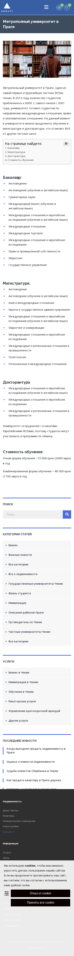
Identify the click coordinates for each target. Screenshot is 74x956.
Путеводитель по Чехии (25, 622)
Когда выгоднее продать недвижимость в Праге (36, 750)
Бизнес (13, 545)
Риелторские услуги (22, 701)
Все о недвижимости (23, 574)
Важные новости (20, 555)
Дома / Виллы (10, 810)
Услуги (7, 852)
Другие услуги (18, 720)
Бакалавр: (14, 148)
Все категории (18, 564)
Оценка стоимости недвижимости (31, 761)
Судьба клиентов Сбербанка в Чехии (32, 771)
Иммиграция (17, 603)
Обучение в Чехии (21, 691)
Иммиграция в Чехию (23, 682)
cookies (30, 865)
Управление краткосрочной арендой (34, 711)
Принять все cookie (40, 902)
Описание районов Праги (26, 612)
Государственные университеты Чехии (36, 583)
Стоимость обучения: (21, 160)
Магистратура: (16, 152)
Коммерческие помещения (19, 821)
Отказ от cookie (40, 893)
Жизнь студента (20, 593)
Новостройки (11, 826)
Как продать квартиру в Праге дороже (34, 780)
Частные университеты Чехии (29, 631)
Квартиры (8, 815)
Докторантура (16, 156)
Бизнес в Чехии (19, 672)
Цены (6, 857)
